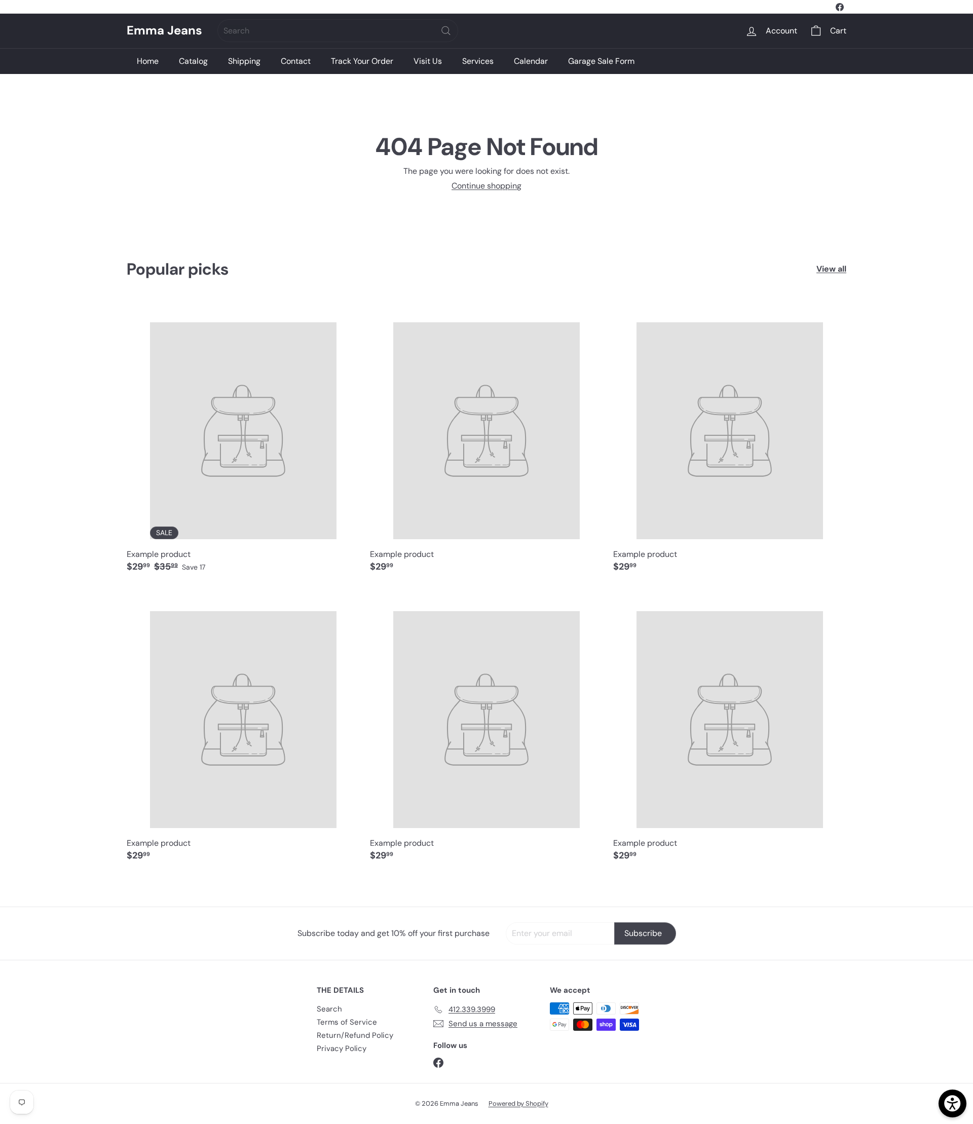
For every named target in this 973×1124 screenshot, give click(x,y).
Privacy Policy (341, 1048)
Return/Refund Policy (355, 1035)
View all (831, 269)
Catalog (193, 61)
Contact (296, 61)
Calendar (531, 61)
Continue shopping (486, 185)
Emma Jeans (164, 30)
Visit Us (428, 61)
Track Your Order (362, 61)
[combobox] (337, 30)
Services (478, 61)
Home (148, 61)
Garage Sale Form (601, 61)
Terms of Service (347, 1022)
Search (329, 1009)
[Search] (446, 30)
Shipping (244, 61)
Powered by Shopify (518, 1103)
